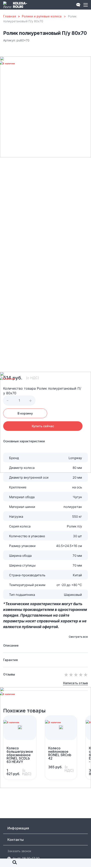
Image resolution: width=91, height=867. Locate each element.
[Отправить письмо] (61, 4)
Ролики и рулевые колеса (42, 16)
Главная (9, 16)
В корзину (25, 413)
